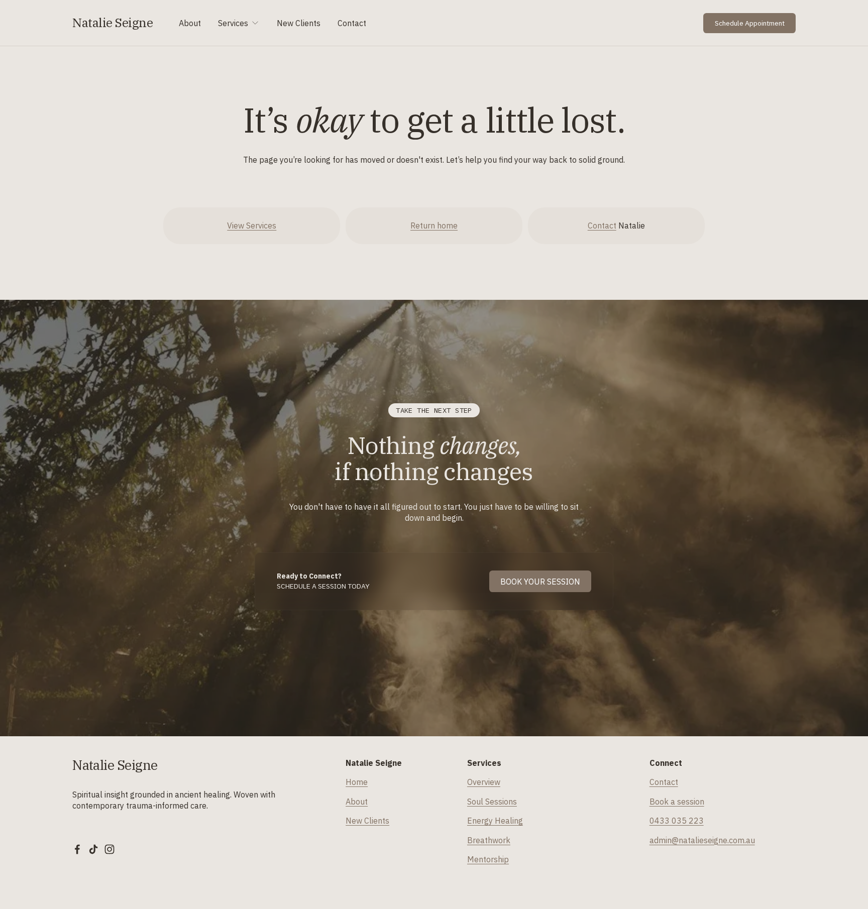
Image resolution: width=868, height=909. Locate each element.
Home (357, 782)
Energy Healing (495, 821)
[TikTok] (93, 849)
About (190, 23)
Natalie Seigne (112, 23)
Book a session (676, 802)
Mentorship (488, 859)
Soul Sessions (492, 802)
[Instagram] (109, 849)
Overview (483, 782)
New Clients (298, 23)
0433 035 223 (676, 821)
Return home (434, 225)
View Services (251, 225)
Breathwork (488, 840)
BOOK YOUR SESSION (540, 582)
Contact (352, 23)
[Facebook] (77, 849)
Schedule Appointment (750, 23)
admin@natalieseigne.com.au (702, 840)
